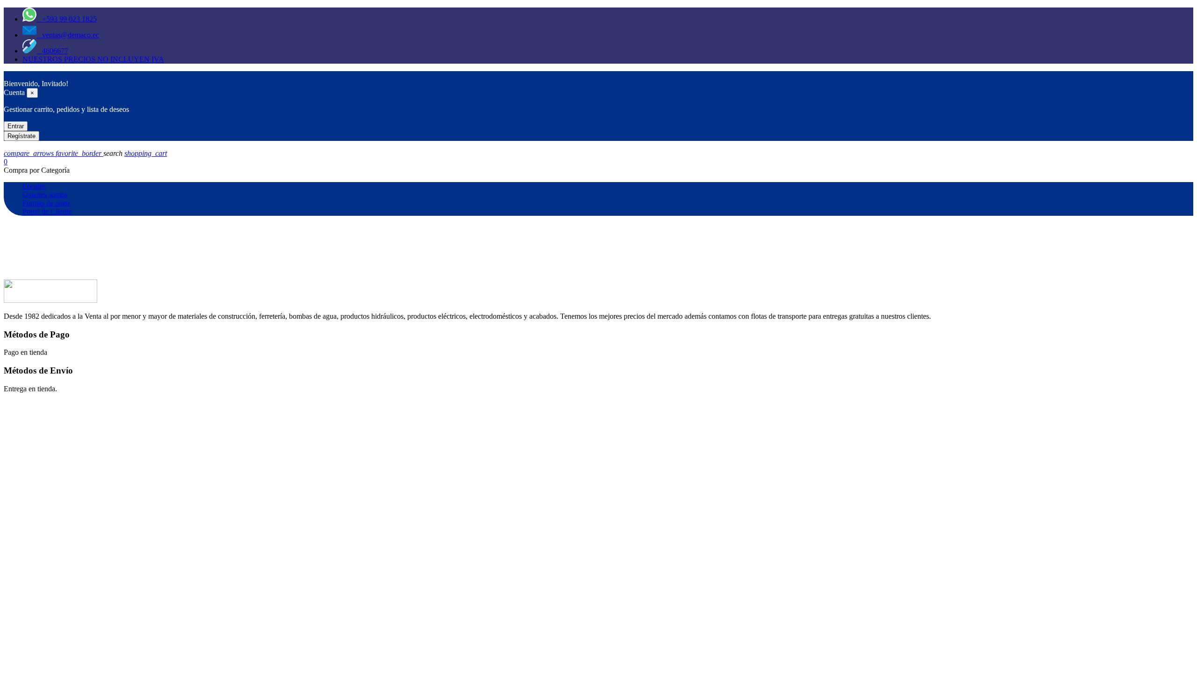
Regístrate (21, 135)
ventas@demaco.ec (67, 35)
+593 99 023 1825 (66, 19)
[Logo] (8, 75)
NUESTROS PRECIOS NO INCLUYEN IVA (93, 59)
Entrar (15, 126)
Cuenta (14, 92)
